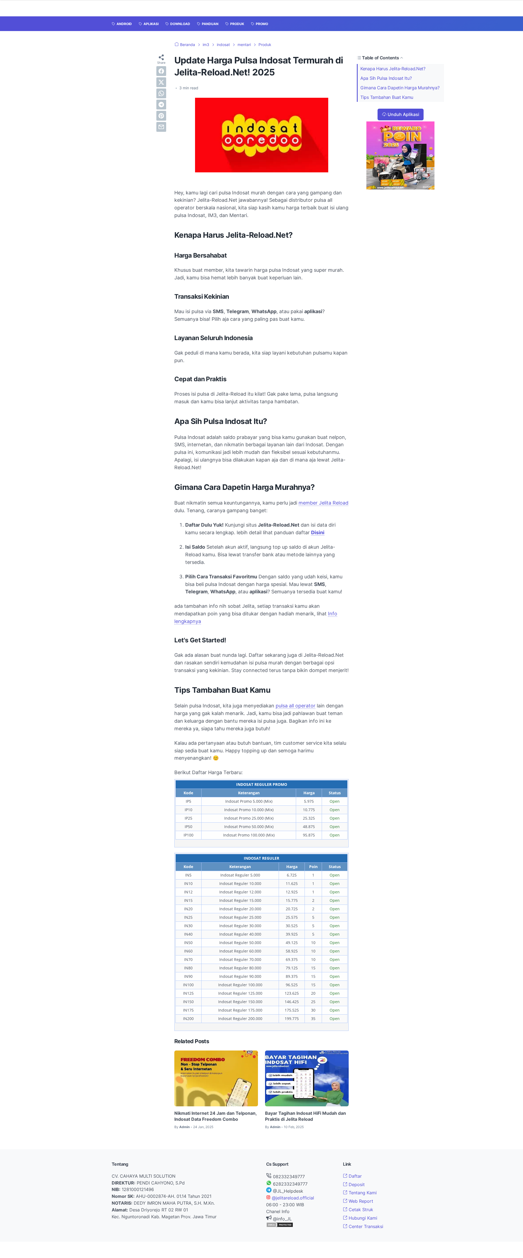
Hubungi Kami (362, 1218)
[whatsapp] (161, 93)
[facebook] (161, 71)
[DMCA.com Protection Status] (279, 1226)
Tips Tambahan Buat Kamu (386, 97)
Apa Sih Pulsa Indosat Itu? (386, 78)
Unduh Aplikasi (403, 114)
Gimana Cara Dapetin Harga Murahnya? (400, 87)
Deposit (356, 1184)
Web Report (360, 1201)
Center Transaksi (365, 1226)
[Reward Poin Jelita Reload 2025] (400, 188)
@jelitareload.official (292, 1198)
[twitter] (161, 82)
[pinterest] (161, 116)
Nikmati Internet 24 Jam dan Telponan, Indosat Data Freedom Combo (215, 1116)
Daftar (354, 1176)
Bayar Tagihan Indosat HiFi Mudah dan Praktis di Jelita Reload (305, 1116)
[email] (161, 127)
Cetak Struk (360, 1209)
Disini (317, 532)
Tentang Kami (362, 1192)
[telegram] (161, 104)
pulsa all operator (295, 706)
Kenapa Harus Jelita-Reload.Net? (392, 68)
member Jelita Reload (323, 503)
